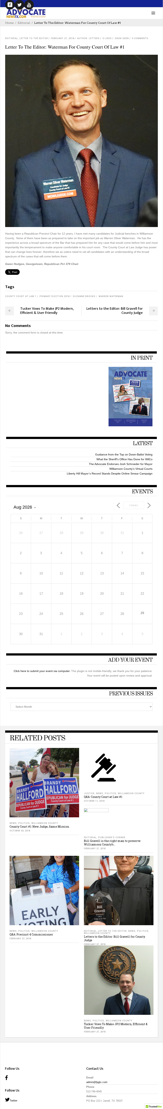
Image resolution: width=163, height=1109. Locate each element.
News (13, 823)
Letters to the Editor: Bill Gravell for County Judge (114, 938)
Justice (89, 793)
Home (9, 22)
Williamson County (44, 823)
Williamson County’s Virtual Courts (130, 468)
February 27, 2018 (62, 38)
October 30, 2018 (20, 830)
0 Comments (140, 38)
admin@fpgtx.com (96, 1082)
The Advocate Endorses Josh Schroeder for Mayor (120, 464)
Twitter (13, 1100)
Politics (24, 823)
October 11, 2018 (94, 801)
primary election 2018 (55, 296)
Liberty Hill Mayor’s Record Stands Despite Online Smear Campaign (109, 473)
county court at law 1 (20, 296)
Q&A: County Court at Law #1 (103, 797)
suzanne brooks (84, 296)
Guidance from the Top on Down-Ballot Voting (123, 454)
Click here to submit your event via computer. (42, 671)
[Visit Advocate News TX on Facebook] (6, 1078)
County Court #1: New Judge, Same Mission (39, 826)
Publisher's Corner (111, 837)
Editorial (24, 22)
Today (133, 505)
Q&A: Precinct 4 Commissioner (31, 934)
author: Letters (88, 38)
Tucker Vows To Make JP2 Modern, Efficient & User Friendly (115, 1025)
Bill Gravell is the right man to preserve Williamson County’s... (112, 842)
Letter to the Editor (33, 38)
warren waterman (111, 296)
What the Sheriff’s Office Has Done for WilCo (124, 459)
